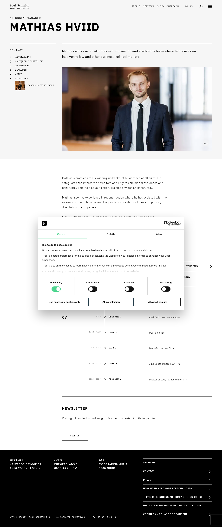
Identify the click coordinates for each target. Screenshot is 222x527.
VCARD (18, 74)
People (136, 6)
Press (147, 480)
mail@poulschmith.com (73, 517)
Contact (149, 471)
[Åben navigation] (210, 6)
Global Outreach (168, 6)
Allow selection (111, 302)
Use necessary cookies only (64, 302)
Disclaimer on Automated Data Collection (172, 506)
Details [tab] (111, 234)
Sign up (74, 435)
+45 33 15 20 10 (106, 517)
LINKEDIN (21, 70)
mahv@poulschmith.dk (29, 61)
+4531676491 (23, 57)
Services (148, 6)
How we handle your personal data (167, 488)
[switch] (92, 288)
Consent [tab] (62, 234)
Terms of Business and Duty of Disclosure (172, 497)
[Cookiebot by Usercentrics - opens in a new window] (166, 223)
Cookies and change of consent (165, 514)
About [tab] (159, 234)
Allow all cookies (157, 302)
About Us (149, 463)
